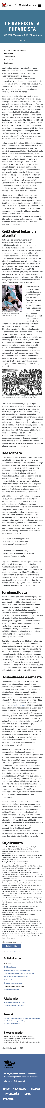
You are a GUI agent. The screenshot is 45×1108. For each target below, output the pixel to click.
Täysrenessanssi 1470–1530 (14, 1005)
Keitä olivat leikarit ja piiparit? (15, 50)
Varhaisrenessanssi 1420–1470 (15, 1002)
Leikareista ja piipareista (14, 986)
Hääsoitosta (8, 53)
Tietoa (26, 1093)
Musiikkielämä (16, 1018)
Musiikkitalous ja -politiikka (14, 1021)
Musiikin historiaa (27, 5)
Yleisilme (7, 1018)
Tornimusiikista (9, 57)
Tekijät (25, 1018)
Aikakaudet (20, 1088)
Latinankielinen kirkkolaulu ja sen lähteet (19, 973)
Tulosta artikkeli (13, 951)
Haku (6, 1088)
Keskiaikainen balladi (11, 989)
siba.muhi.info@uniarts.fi (14, 1081)
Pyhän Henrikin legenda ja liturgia (16, 976)
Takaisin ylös (11, 946)
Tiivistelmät (11, 1093)
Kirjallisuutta (8, 63)
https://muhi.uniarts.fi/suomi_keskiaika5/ (16, 1042)
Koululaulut (8, 980)
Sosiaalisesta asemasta (12, 60)
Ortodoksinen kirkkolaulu (13, 983)
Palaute (8, 1098)
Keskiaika (7, 963)
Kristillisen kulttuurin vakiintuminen (17, 970)
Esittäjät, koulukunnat (12, 1023)
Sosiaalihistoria (34, 1018)
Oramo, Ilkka (7, 1036)
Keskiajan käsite (10, 967)
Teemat (35, 1088)
